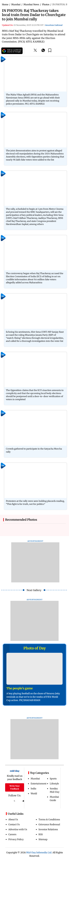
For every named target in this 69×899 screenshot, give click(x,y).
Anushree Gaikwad (53, 25)
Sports (53, 778)
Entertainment (38, 783)
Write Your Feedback (14, 787)
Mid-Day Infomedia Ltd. (39, 852)
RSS (41, 834)
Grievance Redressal (49, 824)
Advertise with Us (17, 829)
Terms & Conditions (49, 819)
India (33, 788)
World (34, 793)
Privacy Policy (16, 839)
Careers (12, 834)
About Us (13, 819)
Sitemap (43, 839)
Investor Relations (48, 829)
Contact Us (14, 824)
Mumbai (35, 778)
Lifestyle (54, 783)
